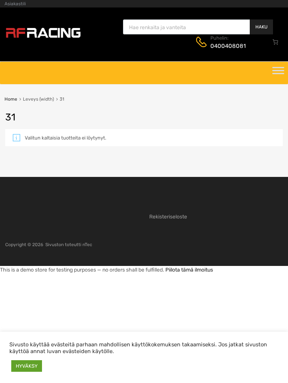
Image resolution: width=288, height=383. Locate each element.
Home (10, 99)
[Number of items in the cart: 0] (275, 41)
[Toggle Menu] (278, 73)
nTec (87, 244)
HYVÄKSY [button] (27, 366)
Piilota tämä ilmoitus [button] (189, 270)
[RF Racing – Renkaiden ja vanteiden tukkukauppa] (43, 37)
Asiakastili (15, 3)
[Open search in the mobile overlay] (198, 26)
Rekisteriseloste (168, 217)
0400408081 (228, 46)
